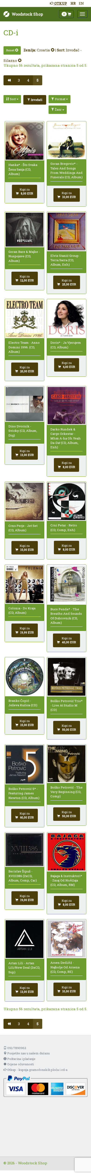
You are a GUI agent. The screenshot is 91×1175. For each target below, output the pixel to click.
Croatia (44, 50)
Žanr (58, 109)
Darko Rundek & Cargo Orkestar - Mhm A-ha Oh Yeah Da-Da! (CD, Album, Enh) (65, 438)
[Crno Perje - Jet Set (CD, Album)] (24, 502)
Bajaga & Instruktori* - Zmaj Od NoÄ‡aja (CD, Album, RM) (66, 880)
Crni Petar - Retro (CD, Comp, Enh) (63, 527)
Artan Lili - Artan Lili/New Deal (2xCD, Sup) (24, 967)
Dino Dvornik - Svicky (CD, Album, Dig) (22, 430)
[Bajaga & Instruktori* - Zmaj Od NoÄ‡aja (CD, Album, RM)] (66, 852)
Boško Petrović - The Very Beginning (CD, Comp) (66, 792)
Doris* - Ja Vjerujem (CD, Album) (65, 344)
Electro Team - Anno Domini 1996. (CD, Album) (24, 347)
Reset (10, 50)
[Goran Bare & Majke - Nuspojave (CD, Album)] (24, 230)
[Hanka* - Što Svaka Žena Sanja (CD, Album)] (24, 141)
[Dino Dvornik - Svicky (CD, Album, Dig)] (24, 404)
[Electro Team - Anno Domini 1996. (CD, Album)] (24, 318)
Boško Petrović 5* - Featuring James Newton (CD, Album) (23, 793)
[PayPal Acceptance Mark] (46, 1085)
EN (81, 3)
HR (73, 3)
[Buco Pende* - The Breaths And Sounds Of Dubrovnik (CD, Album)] (66, 584)
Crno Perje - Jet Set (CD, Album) (23, 528)
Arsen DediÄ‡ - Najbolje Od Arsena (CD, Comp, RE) (65, 967)
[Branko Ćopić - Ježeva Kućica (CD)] (24, 676)
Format (60, 99)
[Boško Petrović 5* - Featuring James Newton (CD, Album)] (24, 764)
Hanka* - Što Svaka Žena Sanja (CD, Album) (22, 169)
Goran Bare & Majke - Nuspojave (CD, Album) (24, 256)
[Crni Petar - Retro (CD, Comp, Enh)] (66, 501)
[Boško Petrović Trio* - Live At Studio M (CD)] (66, 677)
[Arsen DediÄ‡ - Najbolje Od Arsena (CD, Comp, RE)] (66, 938)
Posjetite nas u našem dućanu (28, 1053)
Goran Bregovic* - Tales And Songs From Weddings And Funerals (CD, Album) (66, 170)
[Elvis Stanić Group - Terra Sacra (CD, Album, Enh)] (66, 232)
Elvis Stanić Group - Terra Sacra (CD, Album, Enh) (65, 260)
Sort (13, 99)
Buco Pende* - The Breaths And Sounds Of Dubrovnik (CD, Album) (66, 616)
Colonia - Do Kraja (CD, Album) (21, 610)
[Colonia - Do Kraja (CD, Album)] (24, 584)
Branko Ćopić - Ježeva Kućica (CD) (22, 703)
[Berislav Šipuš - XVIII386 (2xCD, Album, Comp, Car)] (24, 849)
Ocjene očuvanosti (20, 1064)
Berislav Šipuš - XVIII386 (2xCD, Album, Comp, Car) (22, 875)
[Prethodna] (9, 80)
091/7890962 (16, 1048)
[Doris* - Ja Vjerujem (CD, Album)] (66, 318)
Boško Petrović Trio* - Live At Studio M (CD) (66, 705)
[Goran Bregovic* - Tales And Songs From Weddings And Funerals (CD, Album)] (66, 140)
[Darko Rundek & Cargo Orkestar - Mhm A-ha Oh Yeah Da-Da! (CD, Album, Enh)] (66, 405)
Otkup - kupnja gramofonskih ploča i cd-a (37, 1070)
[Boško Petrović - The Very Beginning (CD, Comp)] (66, 763)
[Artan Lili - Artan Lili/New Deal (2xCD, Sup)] (24, 939)
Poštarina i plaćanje (21, 1059)
